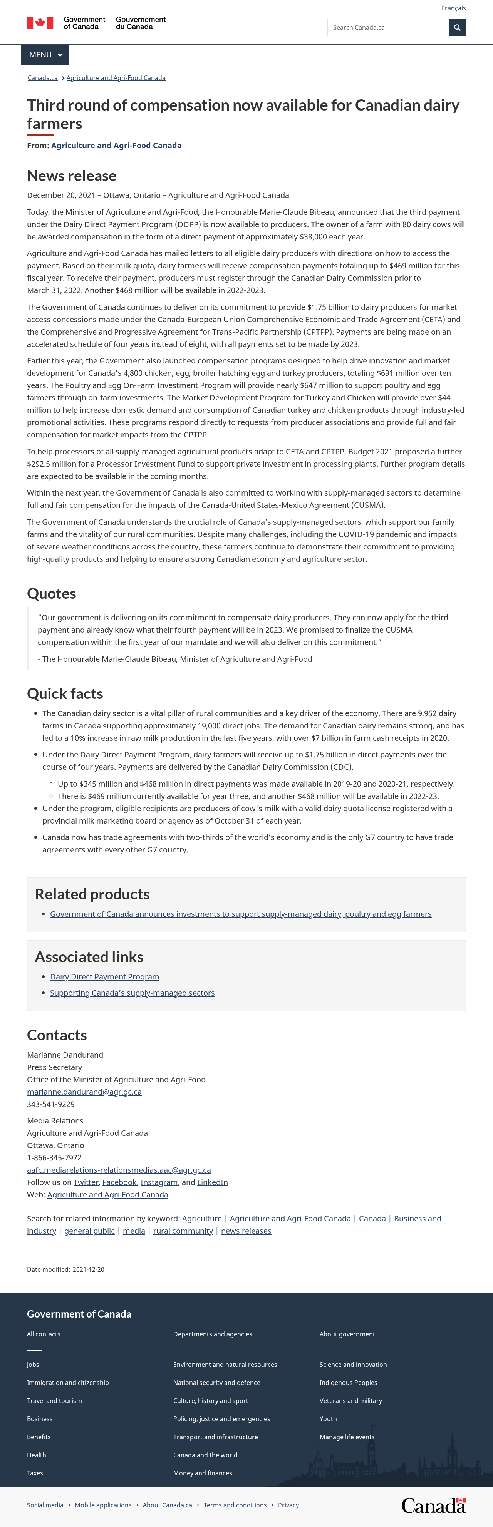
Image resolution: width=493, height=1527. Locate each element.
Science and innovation (353, 1364)
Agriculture (202, 1218)
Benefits (39, 1437)
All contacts (43, 1334)
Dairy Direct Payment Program (104, 976)
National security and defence (216, 1382)
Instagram (159, 1182)
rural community (183, 1231)
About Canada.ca (167, 1505)
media (134, 1231)
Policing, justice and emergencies (221, 1419)
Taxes (35, 1473)
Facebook (119, 1182)
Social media (45, 1505)
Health (36, 1455)
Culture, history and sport (210, 1400)
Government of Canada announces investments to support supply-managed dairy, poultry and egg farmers (241, 914)
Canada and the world (205, 1455)
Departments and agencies (212, 1334)
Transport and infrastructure (215, 1437)
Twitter (86, 1182)
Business (40, 1419)
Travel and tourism (54, 1400)
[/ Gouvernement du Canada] (96, 24)
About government (347, 1334)
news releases (246, 1231)
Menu (41, 54)
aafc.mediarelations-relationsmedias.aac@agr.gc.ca (119, 1170)
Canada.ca (43, 78)
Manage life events (347, 1437)
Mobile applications (103, 1505)
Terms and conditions (235, 1505)
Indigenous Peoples (348, 1382)
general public (89, 1231)
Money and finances (202, 1473)
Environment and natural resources (225, 1364)
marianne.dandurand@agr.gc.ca (84, 1092)
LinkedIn (212, 1182)
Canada (372, 1218)
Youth (328, 1419)
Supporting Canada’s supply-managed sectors (132, 993)
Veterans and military (351, 1400)
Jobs (33, 1364)
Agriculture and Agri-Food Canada (116, 78)
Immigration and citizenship (68, 1382)
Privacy (288, 1505)
